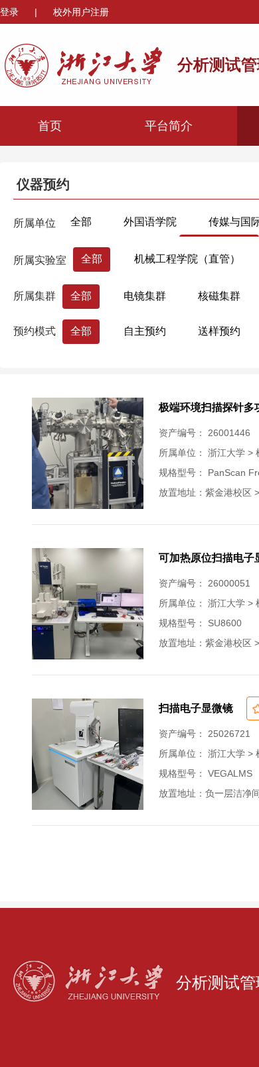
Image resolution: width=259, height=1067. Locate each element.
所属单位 (34, 223)
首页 (50, 126)
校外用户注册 (81, 12)
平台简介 (169, 126)
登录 (10, 12)
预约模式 (34, 331)
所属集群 (34, 296)
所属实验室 (39, 260)
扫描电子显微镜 (196, 708)
